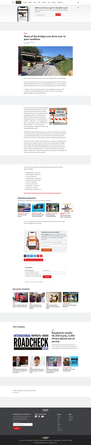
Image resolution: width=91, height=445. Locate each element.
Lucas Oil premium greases (22, 215)
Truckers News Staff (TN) (29, 42)
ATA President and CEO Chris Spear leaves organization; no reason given (20, 371)
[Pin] (38, 256)
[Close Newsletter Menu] (78, 7)
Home (53, 330)
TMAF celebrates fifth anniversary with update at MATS (53, 307)
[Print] (25, 256)
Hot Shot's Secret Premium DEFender (51, 215)
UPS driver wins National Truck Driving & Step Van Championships (52, 371)
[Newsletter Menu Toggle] (78, 2)
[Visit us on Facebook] (36, 416)
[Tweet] (34, 256)
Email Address (46, 270)
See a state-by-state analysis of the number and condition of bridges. (42, 193)
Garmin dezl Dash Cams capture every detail (38, 215)
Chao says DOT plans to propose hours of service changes (35, 307)
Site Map (70, 440)
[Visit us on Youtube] (42, 416)
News (25, 33)
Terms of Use (22, 440)
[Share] (28, 256)
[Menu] (13, 2)
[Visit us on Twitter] (39, 416)
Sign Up (58, 14)
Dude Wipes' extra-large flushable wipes (69, 370)
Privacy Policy (29, 440)
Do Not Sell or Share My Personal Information (42, 440)
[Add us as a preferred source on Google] (41, 256)
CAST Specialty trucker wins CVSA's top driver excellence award (36, 371)
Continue (47, 276)
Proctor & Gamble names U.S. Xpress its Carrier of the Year (20, 306)
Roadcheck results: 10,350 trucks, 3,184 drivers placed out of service (63, 337)
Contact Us (64, 440)
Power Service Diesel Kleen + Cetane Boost (65, 216)
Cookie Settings (57, 440)
